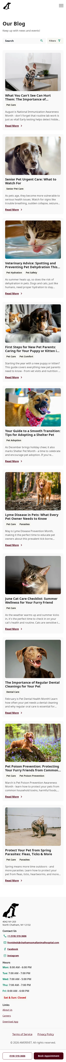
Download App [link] (10, 1021)
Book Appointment (48, 1055)
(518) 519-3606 (17, 1055)
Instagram (13, 955)
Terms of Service (22, 1034)
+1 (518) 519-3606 (16, 935)
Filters (52, 40)
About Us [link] (7, 1009)
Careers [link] (7, 1015)
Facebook (12, 949)
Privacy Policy (45, 1034)
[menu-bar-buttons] (61, 6)
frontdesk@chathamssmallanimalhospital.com (33, 942)
